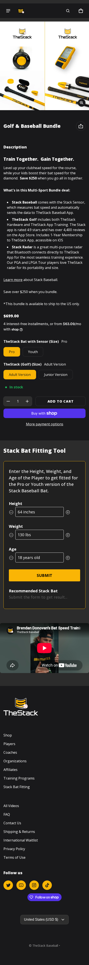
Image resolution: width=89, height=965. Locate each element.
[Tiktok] (47, 885)
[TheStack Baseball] (20, 10)
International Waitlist (20, 840)
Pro (12, 351)
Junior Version (55, 374)
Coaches (10, 752)
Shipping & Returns (19, 831)
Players (9, 743)
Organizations (15, 761)
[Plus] (27, 401)
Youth (33, 351)
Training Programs (19, 778)
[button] (68, 10)
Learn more (12, 279)
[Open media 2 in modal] (44, 66)
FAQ (6, 814)
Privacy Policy (14, 848)
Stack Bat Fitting (16, 786)
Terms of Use (14, 857)
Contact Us (12, 823)
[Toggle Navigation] (8, 10)
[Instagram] (34, 885)
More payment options (44, 424)
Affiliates (10, 769)
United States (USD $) (41, 919)
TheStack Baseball (45, 945)
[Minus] (8, 401)
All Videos (11, 805)
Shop (7, 735)
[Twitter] (8, 885)
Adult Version (20, 374)
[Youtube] (21, 885)
